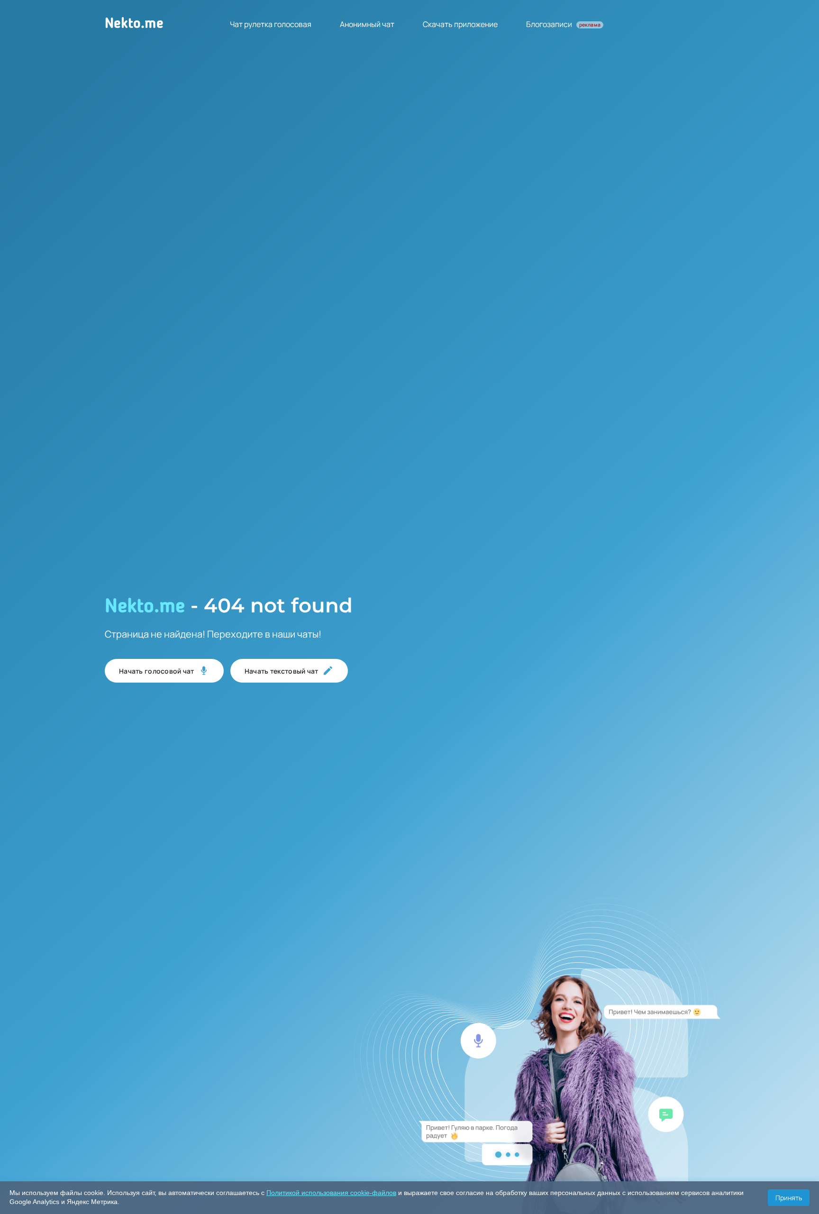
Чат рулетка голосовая (270, 24)
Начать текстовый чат (281, 670)
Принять (788, 1197)
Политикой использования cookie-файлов (331, 1192)
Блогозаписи (563, 24)
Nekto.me (134, 24)
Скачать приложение (460, 24)
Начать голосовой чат (156, 670)
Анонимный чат (367, 24)
